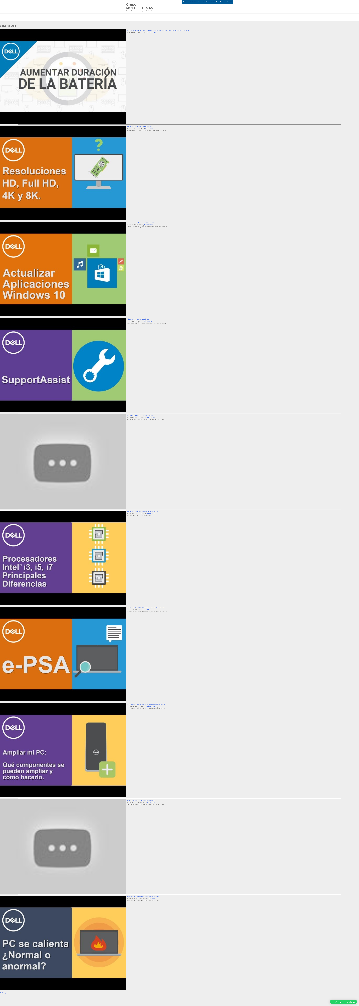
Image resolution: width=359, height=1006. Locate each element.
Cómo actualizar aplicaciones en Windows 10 (140, 223)
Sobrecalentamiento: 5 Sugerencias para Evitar (141, 800)
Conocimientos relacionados (208, 2)
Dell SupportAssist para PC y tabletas (138, 319)
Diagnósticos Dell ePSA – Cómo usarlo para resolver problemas (146, 608)
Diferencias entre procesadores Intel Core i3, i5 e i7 (142, 511)
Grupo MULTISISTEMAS (139, 6)
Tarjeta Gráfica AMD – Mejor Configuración (140, 415)
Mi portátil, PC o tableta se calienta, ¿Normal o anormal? (144, 896)
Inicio (185, 2)
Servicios (192, 2)
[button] (343, 1002)
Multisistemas (153, 32)
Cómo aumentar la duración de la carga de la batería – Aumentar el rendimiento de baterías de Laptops (158, 30)
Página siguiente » (5, 993)
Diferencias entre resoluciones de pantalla (139, 126)
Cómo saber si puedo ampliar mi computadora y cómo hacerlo (146, 704)
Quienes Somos (226, 2)
